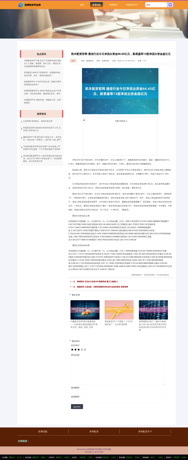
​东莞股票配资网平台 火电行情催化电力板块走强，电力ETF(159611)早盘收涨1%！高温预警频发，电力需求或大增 (42, 158)
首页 (82, 4)
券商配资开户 (132, 4)
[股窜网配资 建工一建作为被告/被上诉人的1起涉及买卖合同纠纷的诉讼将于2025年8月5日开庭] (153, 309)
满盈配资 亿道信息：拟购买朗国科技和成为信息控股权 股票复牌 (102, 286)
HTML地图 (106, 449)
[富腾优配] (29, 4)
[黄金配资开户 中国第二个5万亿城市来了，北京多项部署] (119, 309)
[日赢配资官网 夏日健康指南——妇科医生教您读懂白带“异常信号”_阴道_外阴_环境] (84, 309)
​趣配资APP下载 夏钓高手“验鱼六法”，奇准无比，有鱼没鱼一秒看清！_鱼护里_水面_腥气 (42, 138)
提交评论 (77, 406)
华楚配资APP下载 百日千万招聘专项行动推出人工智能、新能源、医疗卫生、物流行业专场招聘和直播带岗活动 (42, 63)
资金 (73, 60)
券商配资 (113, 4)
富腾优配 (96, 4)
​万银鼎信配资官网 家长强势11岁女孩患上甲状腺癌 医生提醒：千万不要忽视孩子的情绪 (41, 147)
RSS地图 (98, 449)
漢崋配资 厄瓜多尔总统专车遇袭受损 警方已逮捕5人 (97, 281)
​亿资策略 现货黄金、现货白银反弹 (37, 121)
